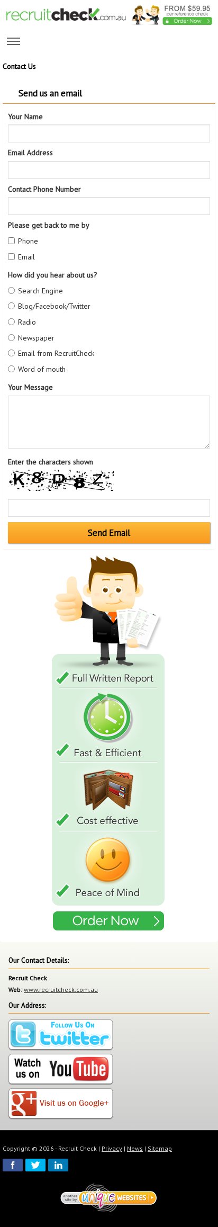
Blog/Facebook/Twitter (54, 306)
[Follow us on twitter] (61, 1036)
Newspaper (36, 338)
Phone (28, 241)
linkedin (58, 1165)
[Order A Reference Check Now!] (109, 744)
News (135, 1148)
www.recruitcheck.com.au (61, 989)
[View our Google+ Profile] (61, 1104)
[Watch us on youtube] (61, 1070)
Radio (27, 322)
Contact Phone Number (44, 189)
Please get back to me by (48, 225)
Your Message (30, 387)
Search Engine (40, 290)
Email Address (30, 152)
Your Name (25, 116)
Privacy (112, 1148)
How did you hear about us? (52, 275)
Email (26, 257)
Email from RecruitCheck (56, 353)
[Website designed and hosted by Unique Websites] (109, 1197)
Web (14, 989)
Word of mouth (42, 369)
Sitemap (160, 1148)
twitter (35, 1165)
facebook (13, 1165)
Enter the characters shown (50, 462)
